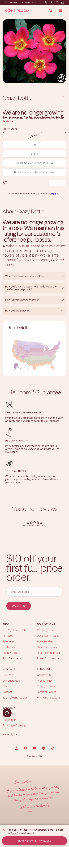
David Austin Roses (48, 635)
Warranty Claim (11, 734)
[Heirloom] (17, 10)
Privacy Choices (46, 686)
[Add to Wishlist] (62, 97)
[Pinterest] (43, 748)
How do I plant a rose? (17, 310)
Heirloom (33, 756)
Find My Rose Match (14, 630)
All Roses (8, 635)
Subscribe (19, 605)
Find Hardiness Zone (48, 697)
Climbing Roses (46, 630)
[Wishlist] (57, 2)
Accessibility (44, 675)
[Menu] (60, 10)
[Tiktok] (52, 748)
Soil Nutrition (10, 647)
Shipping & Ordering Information (14, 727)
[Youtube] (34, 748)
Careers (7, 686)
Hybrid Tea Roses (47, 647)
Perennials (9, 641)
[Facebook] (25, 748)
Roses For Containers (49, 658)
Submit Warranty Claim (16, 697)
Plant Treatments (12, 658)
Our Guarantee (11, 680)
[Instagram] (16, 748)
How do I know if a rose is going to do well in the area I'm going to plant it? (30, 288)
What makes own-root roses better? (24, 276)
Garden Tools (10, 652)
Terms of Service (46, 692)
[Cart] (62, 2)
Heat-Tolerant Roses (48, 652)
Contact (7, 692)
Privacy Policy (44, 680)
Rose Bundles (45, 641)
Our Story (8, 675)
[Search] (50, 10)
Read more (8, 121)
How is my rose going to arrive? (22, 299)
